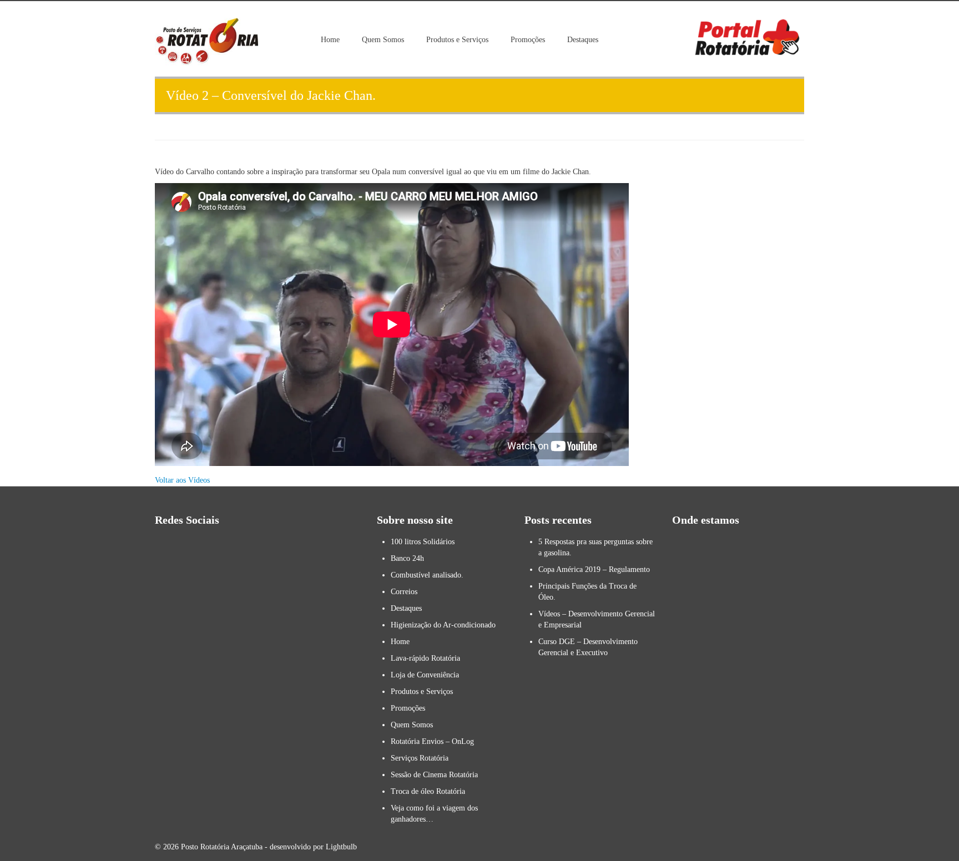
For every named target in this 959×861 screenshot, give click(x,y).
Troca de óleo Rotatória (428, 791)
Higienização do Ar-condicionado (443, 625)
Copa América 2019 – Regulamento (594, 569)
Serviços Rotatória (419, 758)
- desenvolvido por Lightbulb (310, 847)
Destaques (582, 40)
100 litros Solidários (423, 542)
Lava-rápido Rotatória (425, 658)
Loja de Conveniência (425, 675)
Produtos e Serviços (457, 40)
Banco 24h (407, 558)
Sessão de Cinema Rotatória (434, 775)
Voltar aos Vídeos (182, 480)
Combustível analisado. (427, 575)
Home (330, 40)
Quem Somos (383, 40)
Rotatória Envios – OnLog (432, 741)
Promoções (528, 40)
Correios (404, 591)
